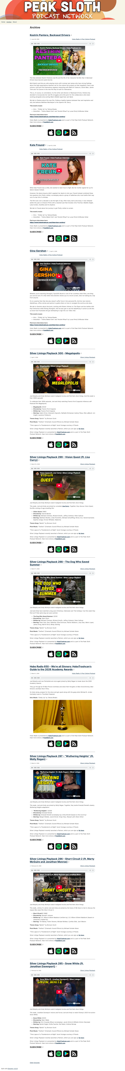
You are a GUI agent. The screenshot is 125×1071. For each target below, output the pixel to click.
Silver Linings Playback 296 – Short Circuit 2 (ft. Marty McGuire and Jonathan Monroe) (62, 860)
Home (3, 22)
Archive (9, 22)
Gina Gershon (38, 250)
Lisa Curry (65, 506)
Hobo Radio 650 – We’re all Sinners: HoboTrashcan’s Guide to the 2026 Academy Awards (60, 668)
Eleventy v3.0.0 (13, 1068)
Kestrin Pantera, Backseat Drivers (50, 35)
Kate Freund (37, 145)
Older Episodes (35, 1063)
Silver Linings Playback (87, 357)
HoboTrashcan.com (54, 120)
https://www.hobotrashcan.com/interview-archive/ (47, 116)
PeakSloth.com (48, 122)
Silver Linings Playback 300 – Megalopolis (55, 353)
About (15, 22)
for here (81, 429)
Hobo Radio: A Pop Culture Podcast (83, 39)
